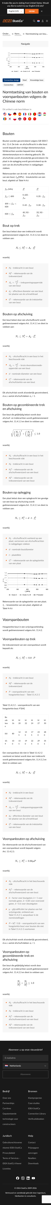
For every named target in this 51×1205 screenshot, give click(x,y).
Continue (32, 11)
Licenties (7, 1169)
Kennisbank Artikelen (18, 34)
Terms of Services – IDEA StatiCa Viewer (12, 1161)
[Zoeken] (34, 21)
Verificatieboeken (36, 1119)
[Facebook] (17, 1178)
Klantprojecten (35, 1098)
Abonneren (25, 1074)
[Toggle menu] (47, 21)
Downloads (33, 1163)
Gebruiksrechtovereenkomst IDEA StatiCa (12, 1145)
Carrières (7, 1108)
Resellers (32, 1158)
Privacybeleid (9, 1153)
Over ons (7, 1098)
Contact (32, 1143)
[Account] (42, 21)
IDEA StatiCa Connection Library (37, 1111)
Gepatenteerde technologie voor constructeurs (10, 1119)
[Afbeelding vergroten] (25, 62)
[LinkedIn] (28, 1178)
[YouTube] (33, 1178)
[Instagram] (22, 1178)
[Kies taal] (38, 21)
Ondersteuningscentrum (6, 34)
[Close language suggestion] (42, 11)
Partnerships (8, 1103)
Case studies (34, 1103)
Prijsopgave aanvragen (33, 1150)
